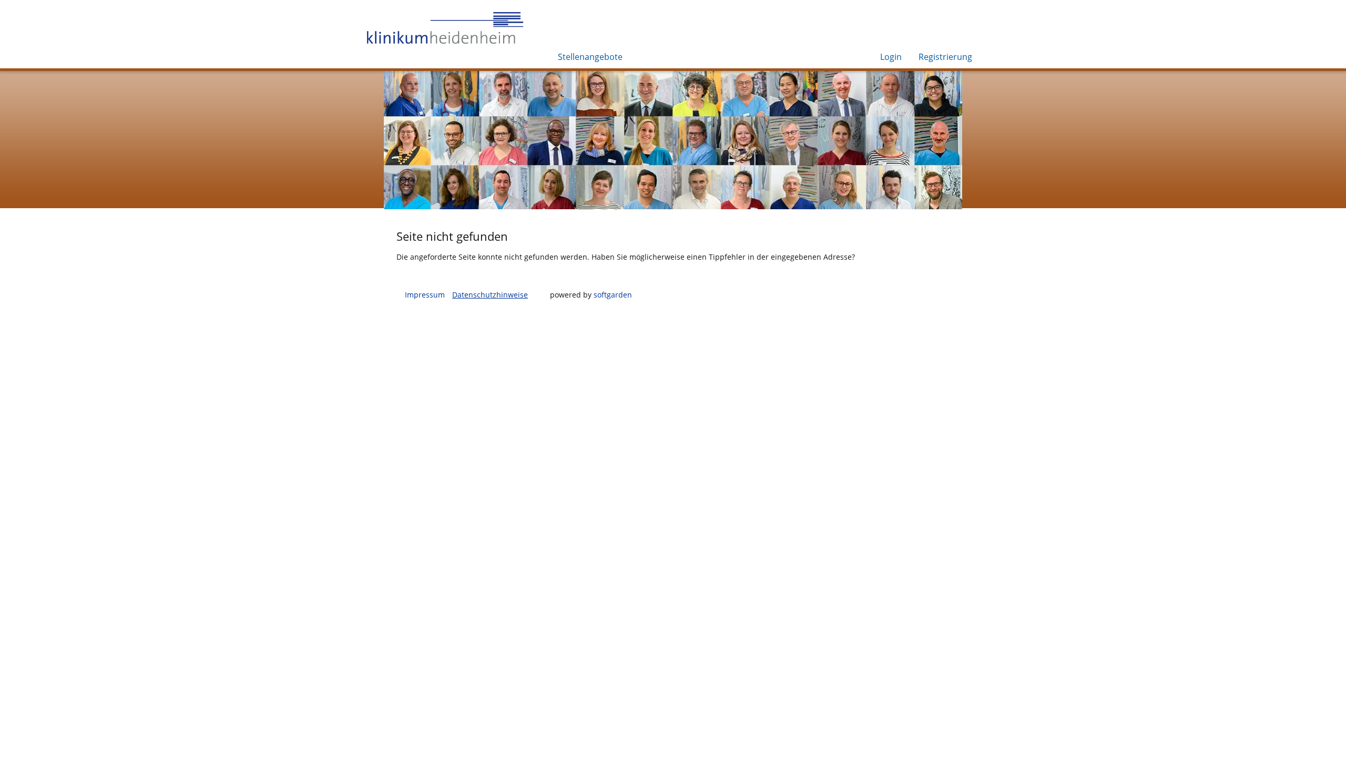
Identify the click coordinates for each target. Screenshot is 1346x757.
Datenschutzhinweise (490, 295)
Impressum (425, 295)
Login (891, 57)
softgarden (613, 295)
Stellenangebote (590, 57)
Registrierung (945, 57)
